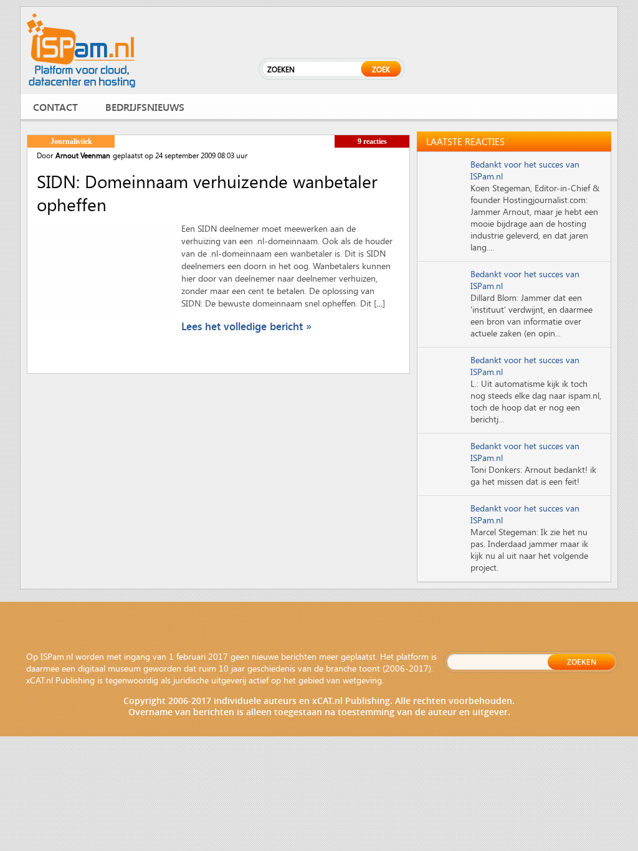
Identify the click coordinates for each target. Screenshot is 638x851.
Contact (55, 106)
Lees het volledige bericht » (246, 326)
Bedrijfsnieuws (144, 106)
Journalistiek (71, 141)
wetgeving (362, 680)
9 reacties (372, 141)
